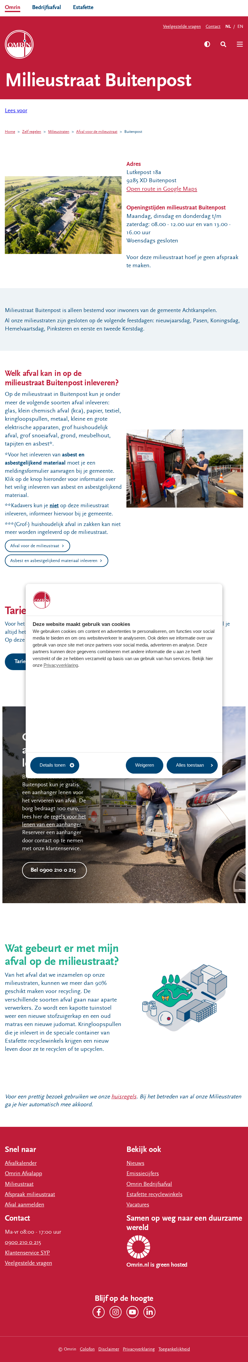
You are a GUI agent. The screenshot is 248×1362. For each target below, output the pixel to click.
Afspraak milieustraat (30, 1194)
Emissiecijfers (142, 1173)
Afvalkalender (21, 1163)
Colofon (87, 1349)
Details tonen (52, 765)
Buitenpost (133, 132)
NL (228, 26)
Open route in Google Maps (161, 189)
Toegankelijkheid (174, 1349)
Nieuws (135, 1163)
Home (10, 132)
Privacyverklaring (61, 665)
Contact (213, 26)
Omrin (12, 7)
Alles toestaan (190, 765)
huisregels (123, 1096)
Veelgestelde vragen (182, 26)
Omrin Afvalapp (23, 1173)
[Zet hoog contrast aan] (207, 44)
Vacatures (137, 1204)
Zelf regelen (31, 132)
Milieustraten (58, 132)
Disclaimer (108, 1349)
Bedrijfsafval (46, 7)
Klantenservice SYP (27, 1252)
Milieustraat (19, 1184)
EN (240, 26)
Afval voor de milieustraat (96, 132)
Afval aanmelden (24, 1204)
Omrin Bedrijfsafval (149, 1184)
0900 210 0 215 (23, 1242)
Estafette (83, 7)
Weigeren (144, 765)
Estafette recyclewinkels (154, 1194)
